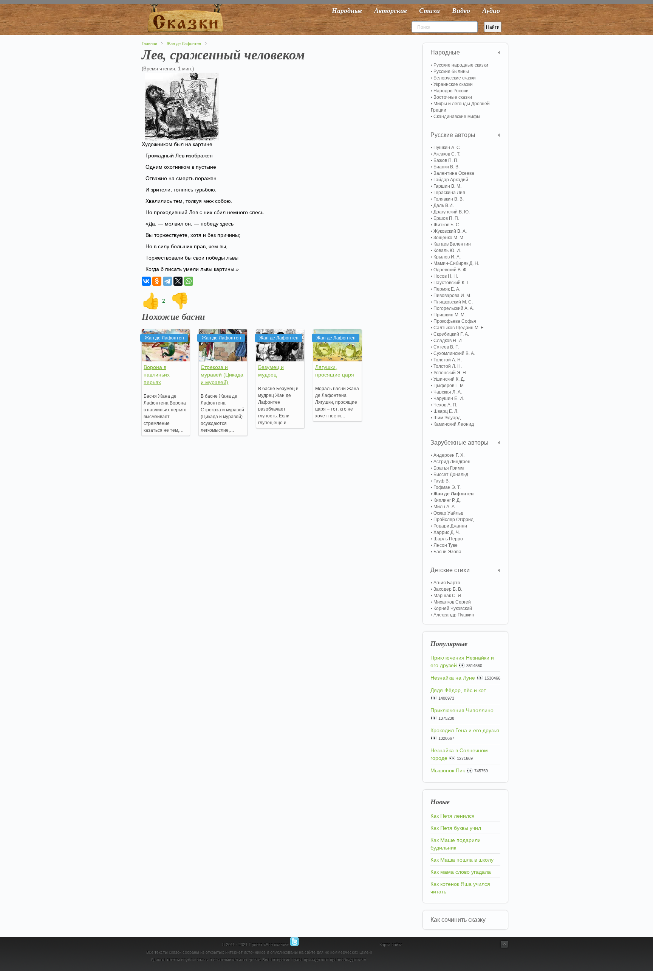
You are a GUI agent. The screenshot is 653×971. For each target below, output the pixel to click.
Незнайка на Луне (452, 678)
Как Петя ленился (452, 816)
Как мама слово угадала (460, 872)
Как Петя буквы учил (455, 828)
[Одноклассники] (156, 281)
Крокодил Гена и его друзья (464, 730)
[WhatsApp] (188, 281)
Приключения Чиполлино (462, 710)
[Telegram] (167, 281)
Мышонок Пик (447, 770)
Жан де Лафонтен (184, 43)
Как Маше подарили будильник (455, 844)
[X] (178, 281)
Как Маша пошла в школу (462, 860)
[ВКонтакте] (146, 281)
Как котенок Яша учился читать (460, 888)
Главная (149, 43)
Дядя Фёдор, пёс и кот (458, 690)
